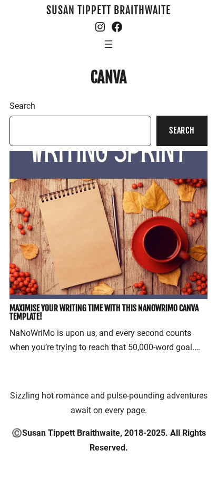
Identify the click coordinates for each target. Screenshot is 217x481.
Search (22, 106)
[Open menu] (108, 44)
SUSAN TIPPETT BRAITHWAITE (108, 10)
